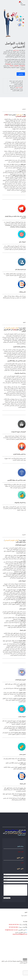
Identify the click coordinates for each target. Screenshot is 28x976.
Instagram (22, 65)
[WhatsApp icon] (26, 964)
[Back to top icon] (25, 959)
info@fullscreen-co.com (11, 930)
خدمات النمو (16, 50)
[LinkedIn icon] (26, 969)
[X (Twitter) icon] (26, 967)
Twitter (11, 65)
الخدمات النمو (19, 87)
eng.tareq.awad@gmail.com (20, 934)
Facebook (8, 64)
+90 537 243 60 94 (14, 924)
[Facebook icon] (26, 966)
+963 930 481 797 (14, 927)
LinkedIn (16, 65)
